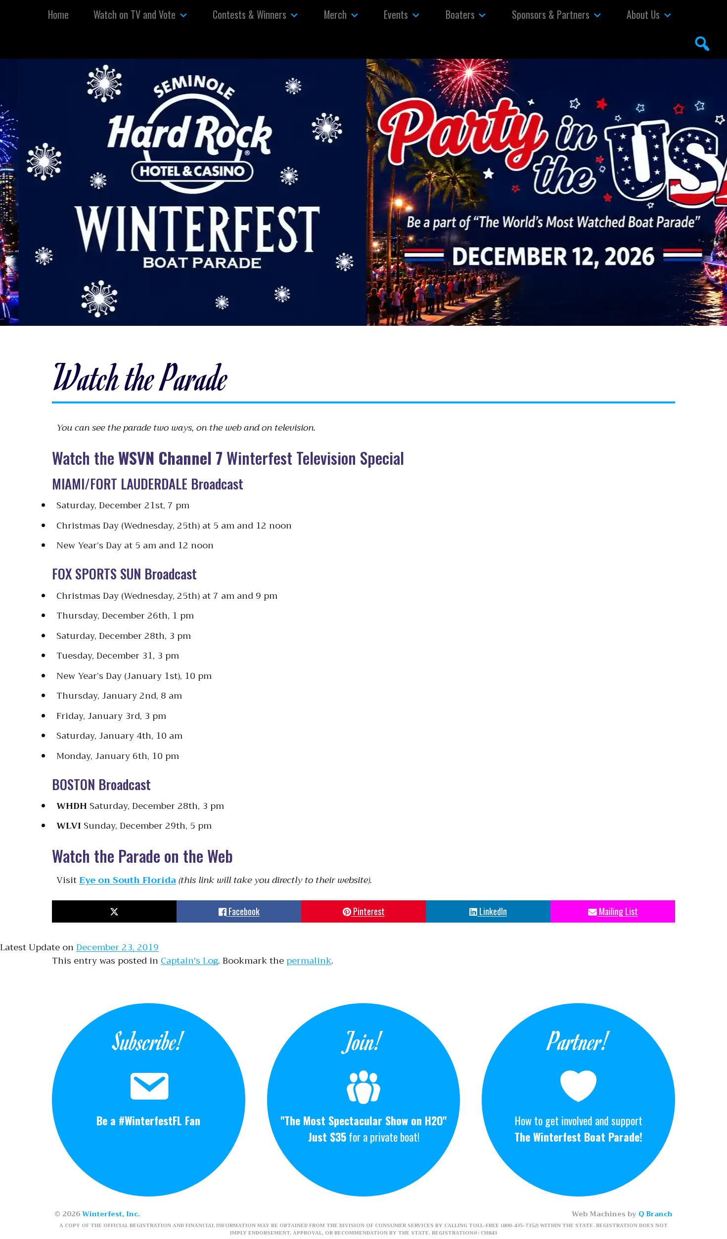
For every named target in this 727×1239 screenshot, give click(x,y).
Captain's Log (189, 961)
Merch (335, 14)
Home (58, 14)
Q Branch (655, 1214)
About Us (643, 14)
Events (396, 14)
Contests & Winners (249, 14)
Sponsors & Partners (551, 14)
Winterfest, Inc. (111, 1214)
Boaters (460, 14)
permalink (308, 961)
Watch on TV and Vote (134, 14)
